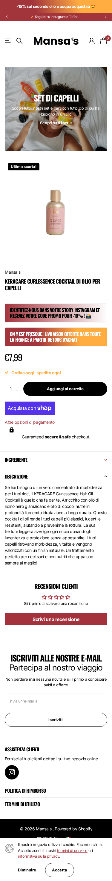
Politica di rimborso (25, 790)
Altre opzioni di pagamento (30, 422)
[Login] (92, 41)
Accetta (59, 870)
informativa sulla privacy (38, 856)
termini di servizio (72, 850)
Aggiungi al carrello (65, 388)
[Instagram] (12, 772)
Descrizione (16, 476)
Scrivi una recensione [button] (56, 619)
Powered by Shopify (73, 828)
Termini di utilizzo (22, 804)
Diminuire (27, 870)
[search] (19, 41)
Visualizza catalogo (8, 41)
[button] (6, 16)
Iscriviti (56, 719)
